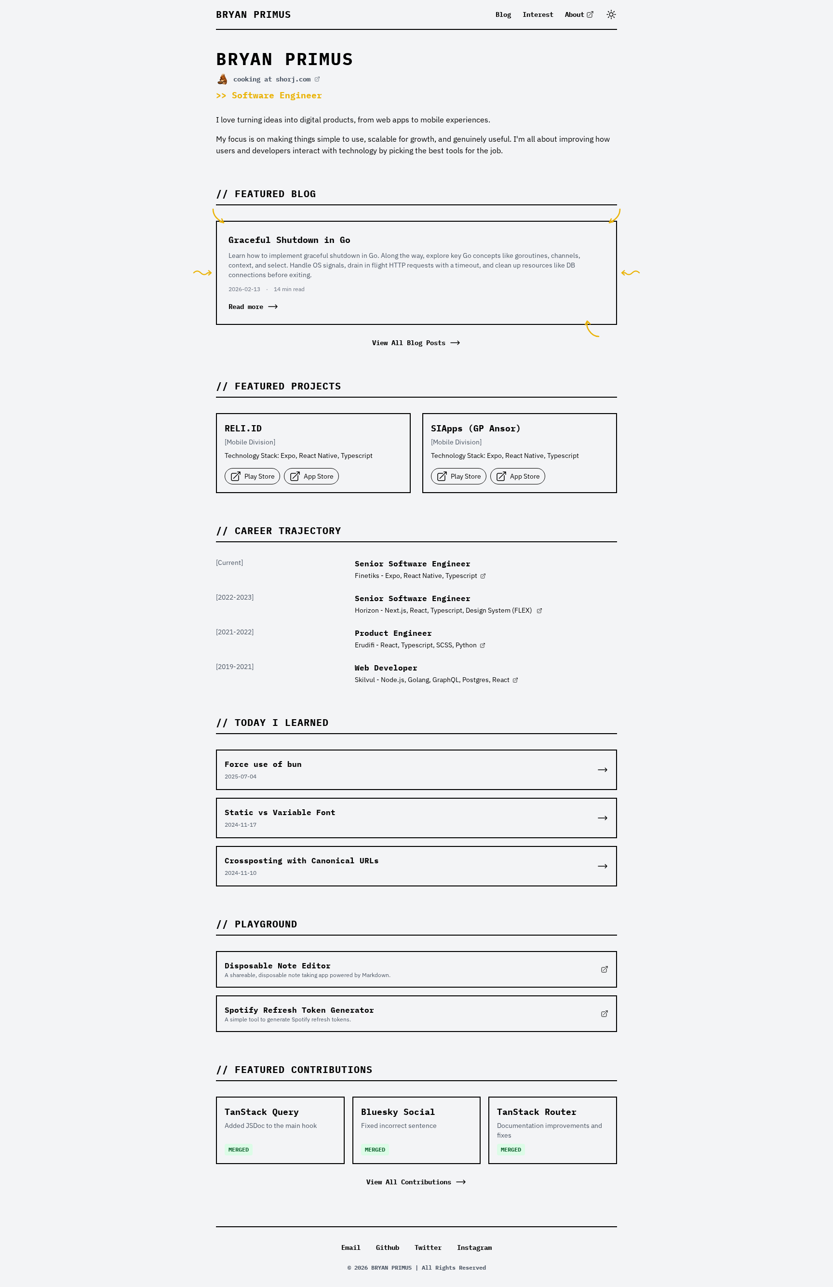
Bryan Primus (253, 14)
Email (351, 1247)
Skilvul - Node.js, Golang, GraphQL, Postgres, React (432, 679)
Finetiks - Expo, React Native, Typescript (416, 575)
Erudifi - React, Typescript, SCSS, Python (416, 645)
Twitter (428, 1247)
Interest (538, 14)
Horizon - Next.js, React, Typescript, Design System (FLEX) (444, 610)
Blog (503, 14)
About (574, 14)
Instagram (474, 1247)
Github (387, 1247)
